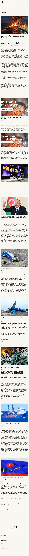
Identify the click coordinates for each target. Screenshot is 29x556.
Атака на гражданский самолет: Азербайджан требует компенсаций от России (13, 269)
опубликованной (6, 274)
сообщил (16, 374)
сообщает (10, 483)
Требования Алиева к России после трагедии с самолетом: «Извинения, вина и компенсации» (13, 217)
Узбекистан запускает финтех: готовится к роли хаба (12, 118)
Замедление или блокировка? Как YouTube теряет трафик (12, 478)
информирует (16, 45)
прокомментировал (6, 222)
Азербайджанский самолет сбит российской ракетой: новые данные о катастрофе (12, 318)
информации (4, 427)
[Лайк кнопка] (2, 39)
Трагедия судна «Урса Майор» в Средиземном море (14, 422)
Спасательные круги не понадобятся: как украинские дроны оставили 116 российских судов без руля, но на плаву (14, 36)
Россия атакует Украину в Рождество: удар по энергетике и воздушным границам (13, 366)
